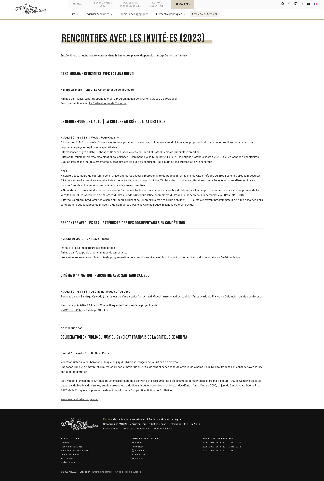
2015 (238, 446)
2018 (218, 446)
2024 (218, 442)
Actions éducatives (71, 454)
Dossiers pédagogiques (133, 14)
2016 (231, 446)
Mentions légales (163, 428)
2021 (238, 442)
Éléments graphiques (169, 14)
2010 (231, 450)
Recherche (143, 428)
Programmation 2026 (71, 446)
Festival (65, 442)
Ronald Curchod (133, 472)
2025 (211, 442)
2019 (211, 446)
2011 (225, 450)
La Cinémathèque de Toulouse (108, 103)
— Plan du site (68, 462)
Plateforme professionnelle (75, 450)
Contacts (128, 428)
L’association (110, 428)
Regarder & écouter (97, 14)
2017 (225, 446)
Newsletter (137, 446)
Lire (73, 14)
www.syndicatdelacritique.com (79, 399)
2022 (231, 442)
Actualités (137, 442)
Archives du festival (204, 14)
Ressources (67, 458)
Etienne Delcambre (102, 472)
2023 (225, 442)
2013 (211, 450)
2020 (205, 446)
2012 (218, 450)
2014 (205, 450)
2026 (205, 442)
